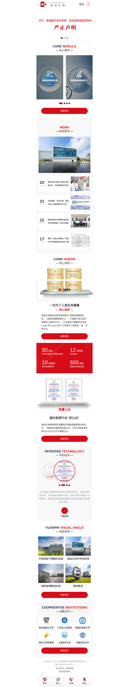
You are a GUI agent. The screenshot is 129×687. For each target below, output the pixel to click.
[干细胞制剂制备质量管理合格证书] (64, 471)
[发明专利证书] (50, 471)
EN (81, 4)
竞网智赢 (69, 668)
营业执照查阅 (64, 671)
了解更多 (66, 290)
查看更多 (64, 111)
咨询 (71, 683)
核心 (58, 683)
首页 (45, 683)
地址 (84, 683)
